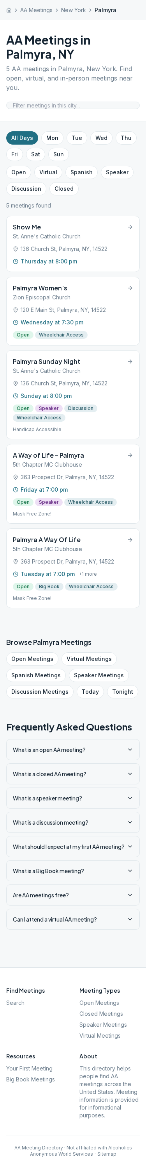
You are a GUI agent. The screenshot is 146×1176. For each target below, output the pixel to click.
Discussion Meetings (40, 691)
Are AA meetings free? (41, 895)
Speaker (117, 172)
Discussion (26, 188)
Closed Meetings (101, 1013)
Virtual (48, 172)
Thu (126, 137)
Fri (14, 154)
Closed (64, 188)
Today (90, 691)
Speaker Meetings (99, 675)
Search (15, 1002)
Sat (35, 154)
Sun (58, 154)
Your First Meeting (29, 1068)
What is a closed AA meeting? (49, 773)
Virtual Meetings (89, 658)
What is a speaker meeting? (47, 798)
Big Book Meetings (30, 1079)
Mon (52, 137)
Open (18, 172)
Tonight (122, 691)
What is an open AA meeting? (49, 749)
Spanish (81, 172)
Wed (101, 137)
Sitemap (106, 1154)
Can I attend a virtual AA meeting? (55, 919)
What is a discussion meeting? (50, 822)
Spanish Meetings (36, 675)
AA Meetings (36, 10)
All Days (22, 137)
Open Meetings (32, 658)
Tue (77, 137)
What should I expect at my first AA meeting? (69, 846)
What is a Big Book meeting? (48, 870)
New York (73, 10)
